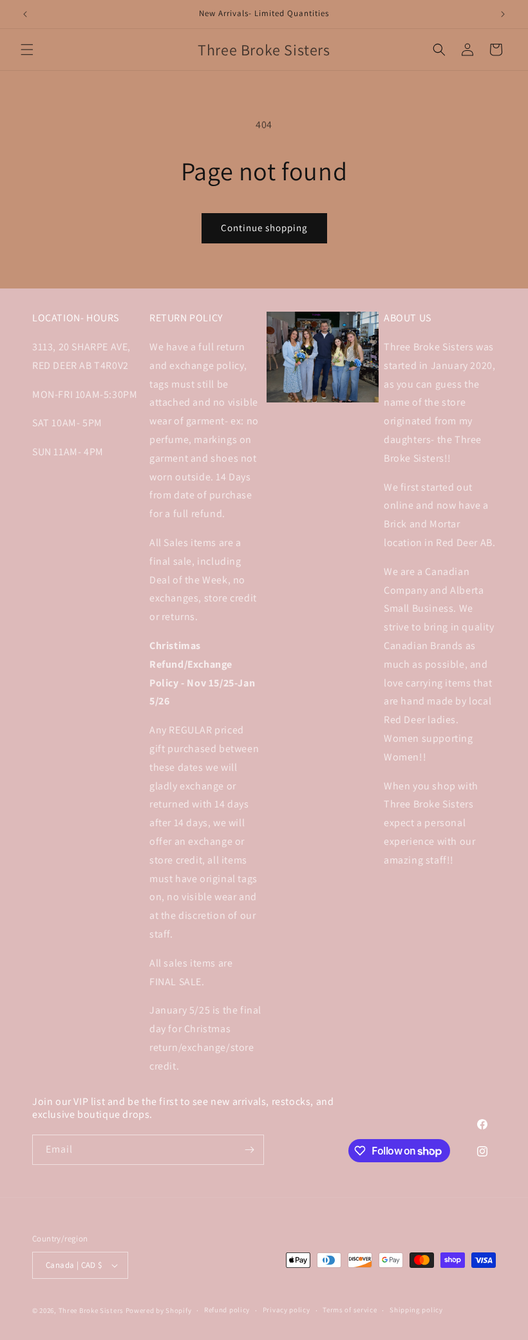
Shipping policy (416, 1309)
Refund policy (227, 1309)
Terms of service (350, 1309)
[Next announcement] (503, 14)
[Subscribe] (249, 1150)
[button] (27, 49)
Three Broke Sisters (91, 1310)
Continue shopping (264, 228)
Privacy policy (286, 1309)
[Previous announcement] (25, 14)
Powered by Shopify (159, 1310)
